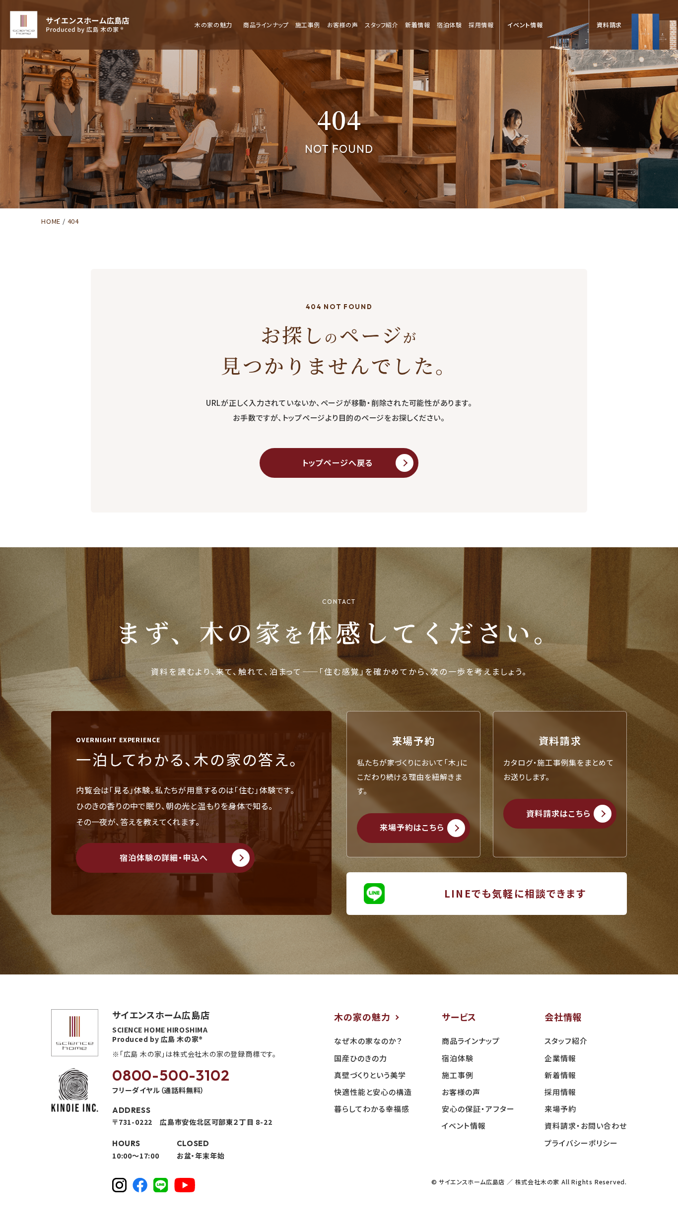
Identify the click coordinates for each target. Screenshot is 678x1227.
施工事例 (307, 25)
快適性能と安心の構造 (373, 1092)
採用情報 (481, 25)
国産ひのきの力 (360, 1058)
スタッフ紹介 (381, 25)
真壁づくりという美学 (370, 1075)
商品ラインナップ (265, 25)
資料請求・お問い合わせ (585, 1125)
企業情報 (560, 1058)
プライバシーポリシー (581, 1143)
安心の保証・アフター (478, 1108)
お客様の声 (342, 25)
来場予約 (560, 1108)
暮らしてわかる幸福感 (371, 1108)
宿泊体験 (449, 25)
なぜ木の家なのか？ (368, 1040)
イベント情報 (464, 1125)
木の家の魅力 (362, 1016)
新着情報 (417, 25)
